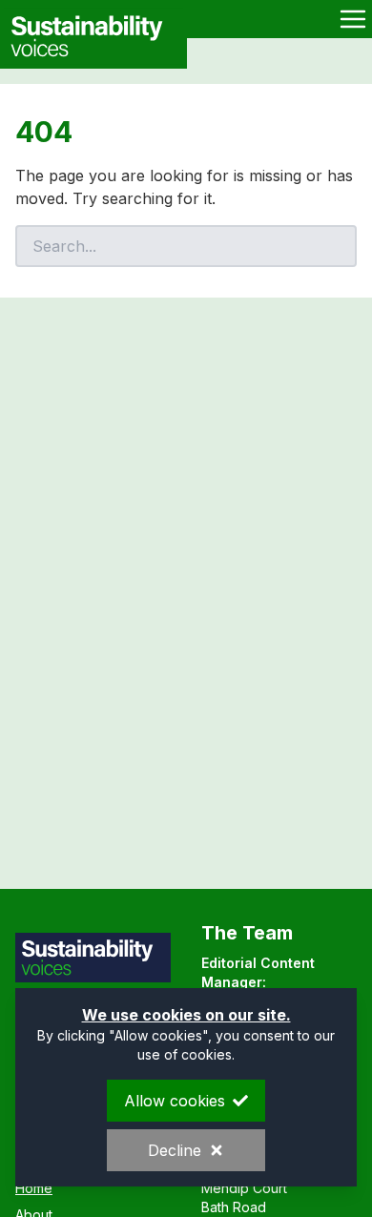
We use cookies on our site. (186, 1014)
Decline (174, 1150)
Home (33, 1188)
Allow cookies (174, 1100)
